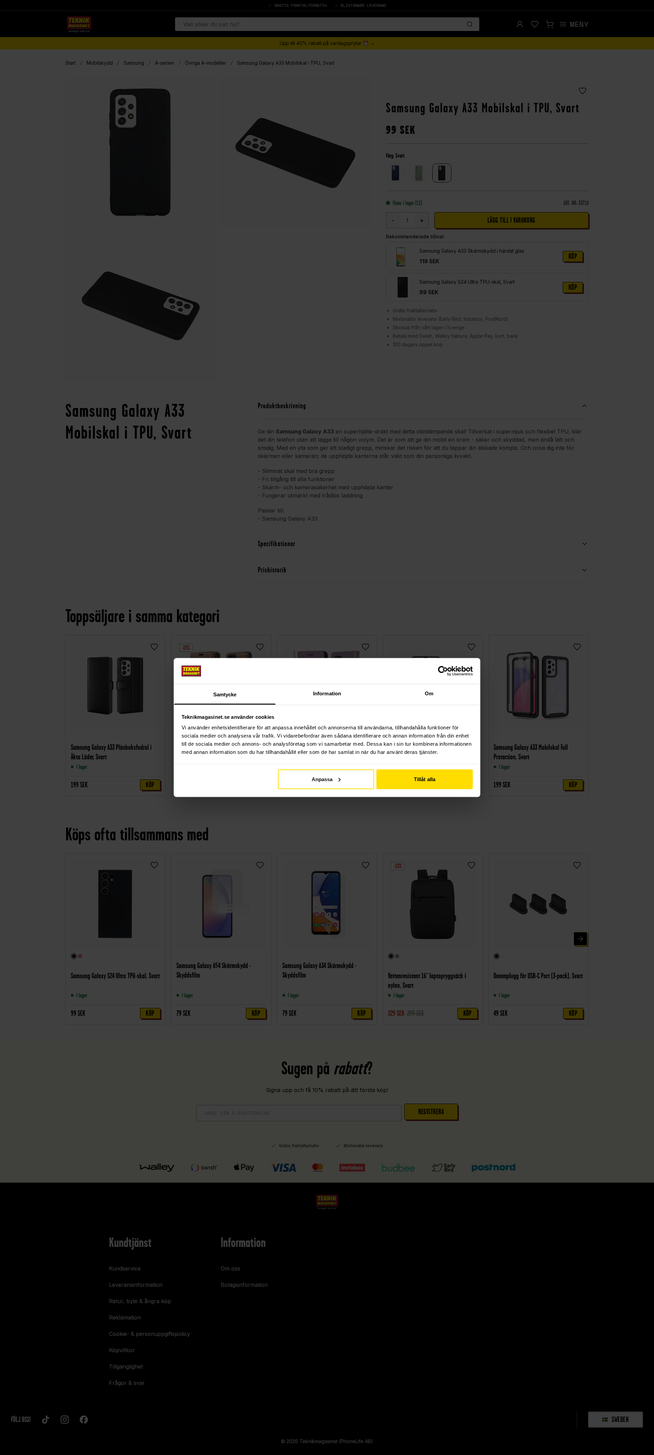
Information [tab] (327, 693)
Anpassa (322, 779)
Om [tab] (429, 693)
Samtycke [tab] (225, 694)
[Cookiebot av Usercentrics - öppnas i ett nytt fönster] (443, 671)
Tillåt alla (424, 779)
